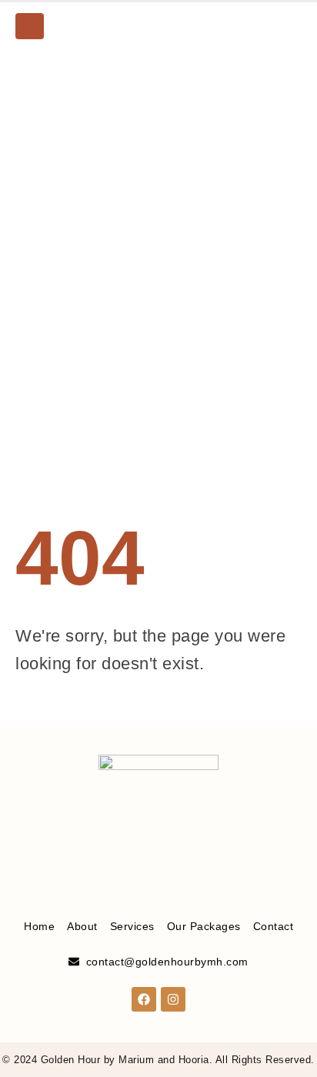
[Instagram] (290, 26)
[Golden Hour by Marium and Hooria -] (158, 26)
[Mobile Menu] (29, 26)
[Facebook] (264, 26)
